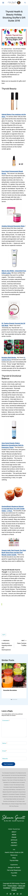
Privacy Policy (12, 885)
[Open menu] (3, 2)
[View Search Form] (25, 2)
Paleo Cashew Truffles (21, 643)
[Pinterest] (10, 893)
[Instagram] (17, 893)
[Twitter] (14, 893)
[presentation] (14, 675)
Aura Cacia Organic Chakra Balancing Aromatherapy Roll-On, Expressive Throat (13, 445)
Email (4, 751)
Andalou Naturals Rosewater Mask (13, 226)
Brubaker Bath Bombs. (9, 357)
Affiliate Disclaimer (18, 888)
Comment (6, 720)
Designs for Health (14, 867)
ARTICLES (14, 840)
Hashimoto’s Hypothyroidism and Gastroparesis (7, 645)
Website (5, 758)
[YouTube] (20, 893)
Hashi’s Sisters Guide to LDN (14, 852)
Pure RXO (14, 873)
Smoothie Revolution (10, 690)
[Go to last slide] (4, 680)
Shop (14, 858)
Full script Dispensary (14, 870)
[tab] (11, 699)
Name (4, 743)
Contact (14, 890)
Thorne (14, 875)
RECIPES (14, 843)
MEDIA (14, 834)
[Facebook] (7, 893)
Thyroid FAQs (14, 860)
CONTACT (14, 845)
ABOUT (14, 832)
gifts (3, 634)
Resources (14, 855)
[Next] (24, 680)
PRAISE (14, 837)
